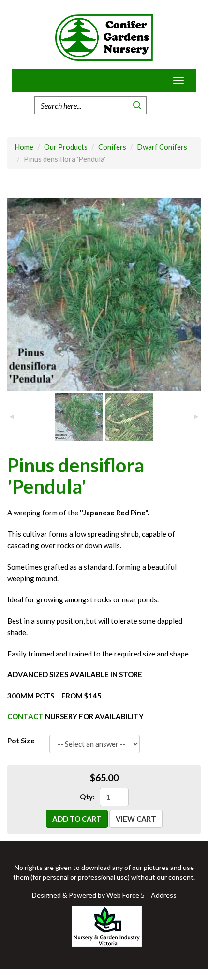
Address (164, 895)
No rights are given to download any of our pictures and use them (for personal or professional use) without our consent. (104, 872)
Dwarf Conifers (162, 146)
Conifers (112, 146)
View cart (136, 818)
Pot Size (21, 740)
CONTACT (25, 716)
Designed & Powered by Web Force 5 (88, 895)
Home (160, 105)
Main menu (19, 80)
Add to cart (77, 818)
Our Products (66, 146)
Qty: (87, 796)
